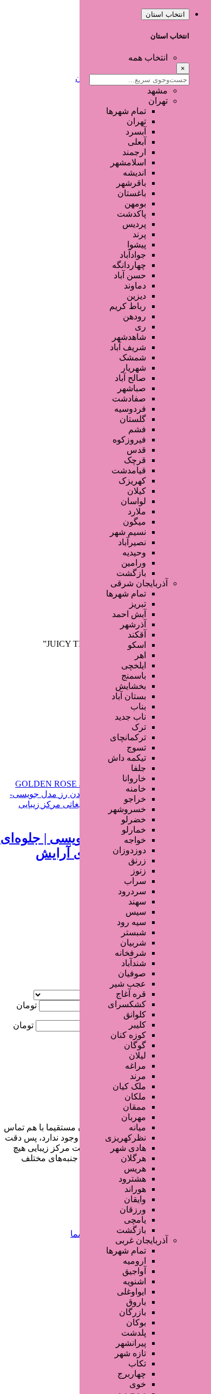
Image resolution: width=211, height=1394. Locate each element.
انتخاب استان (165, 14)
